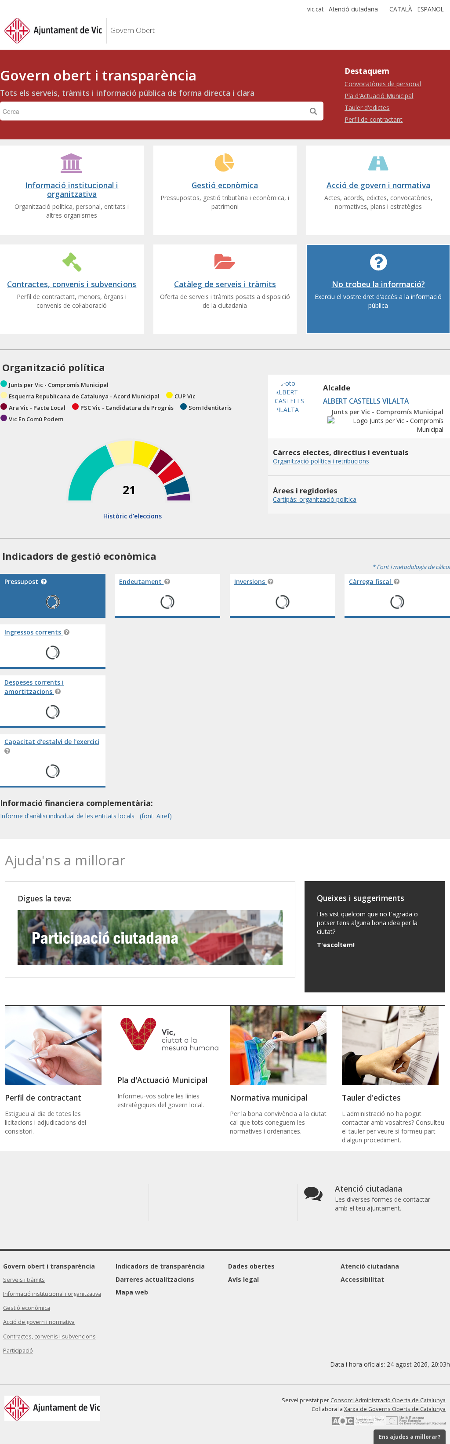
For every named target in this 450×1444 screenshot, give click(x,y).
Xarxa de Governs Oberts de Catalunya (395, 1409)
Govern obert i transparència (49, 1266)
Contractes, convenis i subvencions (49, 1336)
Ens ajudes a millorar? (409, 1436)
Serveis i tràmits (24, 1280)
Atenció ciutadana (353, 9)
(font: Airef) (156, 816)
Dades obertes (251, 1266)
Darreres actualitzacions (155, 1279)
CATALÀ (400, 9)
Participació (18, 1350)
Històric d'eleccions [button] (132, 516)
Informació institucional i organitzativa (52, 1294)
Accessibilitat (362, 1279)
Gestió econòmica (26, 1308)
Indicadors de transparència (160, 1266)
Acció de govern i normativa (39, 1322)
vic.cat (315, 9)
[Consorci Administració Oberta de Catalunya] (358, 1423)
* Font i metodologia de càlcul (411, 567)
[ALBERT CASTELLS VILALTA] (297, 420)
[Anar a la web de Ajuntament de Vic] (104, 31)
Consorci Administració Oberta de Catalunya (388, 1400)
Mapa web (132, 1292)
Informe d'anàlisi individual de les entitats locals (68, 816)
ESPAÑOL (430, 9)
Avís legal (243, 1279)
